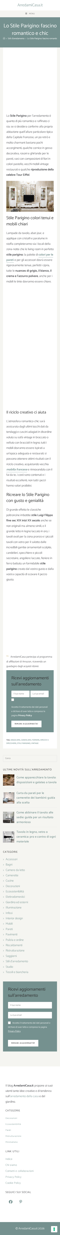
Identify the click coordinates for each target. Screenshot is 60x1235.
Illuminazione (14, 907)
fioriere (36, 740)
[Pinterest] (20, 1202)
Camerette (12, 875)
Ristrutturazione (15, 950)
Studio (9, 966)
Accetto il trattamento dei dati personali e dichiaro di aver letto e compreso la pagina (29, 711)
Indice (9, 1159)
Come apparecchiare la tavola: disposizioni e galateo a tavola (36, 780)
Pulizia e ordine (15, 939)
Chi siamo (11, 1165)
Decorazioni (13, 886)
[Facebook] (10, 1202)
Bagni (9, 864)
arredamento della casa (24, 1096)
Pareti (9, 929)
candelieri (26, 740)
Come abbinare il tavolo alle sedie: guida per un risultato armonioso (35, 817)
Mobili (9, 923)
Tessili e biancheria (17, 972)
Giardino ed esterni (17, 902)
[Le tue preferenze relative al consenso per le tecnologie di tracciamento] (54, 1229)
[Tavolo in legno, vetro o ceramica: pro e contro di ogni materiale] (8, 837)
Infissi (9, 913)
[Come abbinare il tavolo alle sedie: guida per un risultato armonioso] (8, 817)
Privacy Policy (25, 715)
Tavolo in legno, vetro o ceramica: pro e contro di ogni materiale (36, 836)
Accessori (11, 859)
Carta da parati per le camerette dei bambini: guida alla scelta (35, 798)
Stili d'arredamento (17, 961)
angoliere (15, 740)
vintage (34, 743)
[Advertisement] (30, 82)
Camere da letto (15, 870)
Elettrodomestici (15, 896)
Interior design (14, 918)
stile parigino (23, 743)
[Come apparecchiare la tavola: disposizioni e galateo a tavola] (8, 780)
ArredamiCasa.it (30, 5)
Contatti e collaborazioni (20, 1171)
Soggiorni (11, 956)
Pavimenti (11, 934)
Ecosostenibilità (15, 891)
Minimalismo (12, 1142)
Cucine (10, 880)
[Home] (4, 38)
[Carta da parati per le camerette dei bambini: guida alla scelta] (8, 798)
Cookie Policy (13, 1183)
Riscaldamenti (14, 945)
